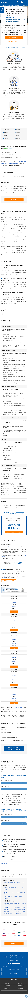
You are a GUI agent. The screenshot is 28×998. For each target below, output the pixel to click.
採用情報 (20, 983)
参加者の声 (6, 138)
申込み (14, 611)
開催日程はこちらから (14, 37)
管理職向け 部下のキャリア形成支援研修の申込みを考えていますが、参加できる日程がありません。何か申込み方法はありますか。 (14, 851)
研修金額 (5, 135)
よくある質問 (18, 138)
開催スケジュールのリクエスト (9, 580)
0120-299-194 (14, 963)
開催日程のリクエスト (19, 707)
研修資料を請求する (14, 973)
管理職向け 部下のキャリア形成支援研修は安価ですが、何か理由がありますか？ (14, 840)
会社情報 (7, 983)
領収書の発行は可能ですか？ (10, 860)
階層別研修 (6, 882)
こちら (4, 577)
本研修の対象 (6, 129)
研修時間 (6, 132)
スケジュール (18, 135)
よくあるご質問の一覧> (5, 863)
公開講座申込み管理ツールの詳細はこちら (14, 532)
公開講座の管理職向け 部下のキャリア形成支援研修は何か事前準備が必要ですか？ (14, 845)
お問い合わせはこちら (14, 969)
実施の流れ (14, 602)
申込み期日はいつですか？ (9, 856)
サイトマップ (7, 988)
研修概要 (18, 129)
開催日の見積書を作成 (20, 513)
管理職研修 (12, 882)
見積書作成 (14, 606)
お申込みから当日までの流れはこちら (10, 547)
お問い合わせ (20, 988)
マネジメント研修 (20, 882)
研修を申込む (14, 199)
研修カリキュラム (19, 132)
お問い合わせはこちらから (14, 41)
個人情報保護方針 (20, 985)
